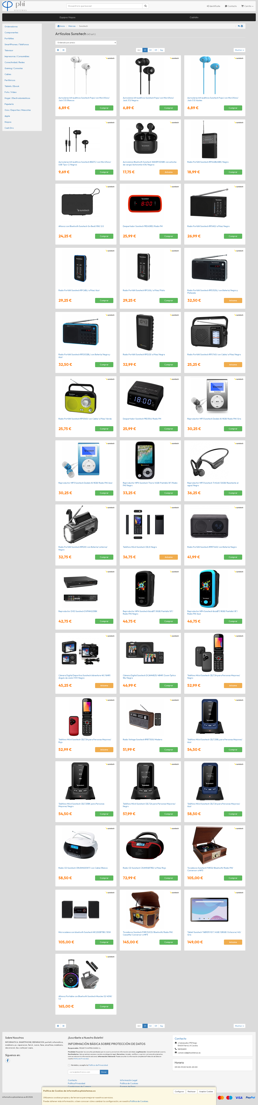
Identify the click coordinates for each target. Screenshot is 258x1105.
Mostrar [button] (238, 50)
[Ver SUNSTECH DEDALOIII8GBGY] (215, 396)
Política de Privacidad (81, 1059)
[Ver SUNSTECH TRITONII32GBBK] (215, 460)
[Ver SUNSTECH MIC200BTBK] (86, 910)
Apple (7, 116)
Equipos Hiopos (67, 17)
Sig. (161, 50)
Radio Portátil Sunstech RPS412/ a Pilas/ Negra (208, 226)
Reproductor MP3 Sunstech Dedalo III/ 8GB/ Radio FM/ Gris (214, 419)
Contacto (232, 6)
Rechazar (192, 1091)
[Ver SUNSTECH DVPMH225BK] (86, 589)
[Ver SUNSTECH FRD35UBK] (150, 396)
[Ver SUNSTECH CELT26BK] (150, 781)
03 (156, 50)
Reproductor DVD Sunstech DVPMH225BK (78, 611)
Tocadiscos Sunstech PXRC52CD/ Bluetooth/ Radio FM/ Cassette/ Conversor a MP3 (148, 933)
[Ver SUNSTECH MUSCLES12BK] (86, 974)
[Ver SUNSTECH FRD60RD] (150, 204)
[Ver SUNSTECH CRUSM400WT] (86, 845)
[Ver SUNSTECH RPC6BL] (86, 268)
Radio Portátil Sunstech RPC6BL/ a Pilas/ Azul (79, 290)
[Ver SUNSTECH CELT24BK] (215, 653)
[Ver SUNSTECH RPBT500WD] (150, 717)
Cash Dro (9, 128)
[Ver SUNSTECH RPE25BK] (86, 524)
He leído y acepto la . (89, 1065)
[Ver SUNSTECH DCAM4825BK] (150, 653)
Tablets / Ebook (12, 86)
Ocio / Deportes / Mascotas (18, 110)
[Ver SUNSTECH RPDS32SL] (215, 268)
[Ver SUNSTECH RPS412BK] (215, 204)
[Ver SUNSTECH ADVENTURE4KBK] (86, 653)
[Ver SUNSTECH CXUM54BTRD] (150, 845)
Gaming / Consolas (14, 68)
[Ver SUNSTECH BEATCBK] (86, 139)
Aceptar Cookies (206, 1091)
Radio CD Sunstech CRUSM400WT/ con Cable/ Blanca (83, 868)
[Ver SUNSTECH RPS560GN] (86, 396)
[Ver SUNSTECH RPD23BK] (150, 332)
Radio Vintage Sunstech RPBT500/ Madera (142, 739)
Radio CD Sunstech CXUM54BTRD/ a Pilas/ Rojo (144, 868)
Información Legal (128, 1080)
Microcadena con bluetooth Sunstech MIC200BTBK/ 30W (85, 932)
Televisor (9, 50)
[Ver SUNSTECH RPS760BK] (215, 332)
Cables (8, 74)
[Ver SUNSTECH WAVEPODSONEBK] (150, 139)
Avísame (169, 172)
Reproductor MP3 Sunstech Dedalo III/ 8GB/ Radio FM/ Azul (85, 483)
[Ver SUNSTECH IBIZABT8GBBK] (150, 589)
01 (145, 50)
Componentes (11, 32)
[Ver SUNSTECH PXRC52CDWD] (150, 910)
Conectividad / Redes (15, 62)
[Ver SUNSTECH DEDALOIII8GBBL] (86, 460)
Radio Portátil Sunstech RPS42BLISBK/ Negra (207, 162)
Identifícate (214, 6)
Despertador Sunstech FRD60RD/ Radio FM (143, 226)
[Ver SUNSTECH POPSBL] (215, 75)
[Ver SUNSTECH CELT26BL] (215, 781)
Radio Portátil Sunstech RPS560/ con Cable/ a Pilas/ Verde (85, 419)
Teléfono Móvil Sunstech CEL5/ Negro (140, 547)
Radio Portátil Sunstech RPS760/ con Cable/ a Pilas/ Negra (214, 354)
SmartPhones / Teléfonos (17, 44)
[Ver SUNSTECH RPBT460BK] (215, 524)
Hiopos (8, 122)
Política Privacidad (76, 1083)
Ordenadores (11, 26)
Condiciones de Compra (79, 1086)
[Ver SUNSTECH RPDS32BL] (86, 332)
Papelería (9, 104)
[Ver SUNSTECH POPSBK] (150, 75)
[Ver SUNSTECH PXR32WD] (215, 845)
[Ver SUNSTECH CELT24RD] (86, 717)
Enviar (104, 1072)
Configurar (179, 1091)
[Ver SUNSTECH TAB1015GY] (215, 910)
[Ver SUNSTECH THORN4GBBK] (150, 460)
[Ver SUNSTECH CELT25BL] (215, 717)
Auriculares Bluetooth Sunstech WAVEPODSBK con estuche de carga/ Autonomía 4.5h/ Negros (149, 163)
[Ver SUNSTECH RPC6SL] (150, 268)
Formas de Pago (128, 1086)
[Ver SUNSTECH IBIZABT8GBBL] (215, 589)
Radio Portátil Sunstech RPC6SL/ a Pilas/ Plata (144, 290)
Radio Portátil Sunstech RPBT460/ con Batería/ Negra (211, 547)
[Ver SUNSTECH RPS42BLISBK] (215, 139)
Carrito (248, 6)
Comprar (104, 108)
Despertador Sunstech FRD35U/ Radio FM (142, 419)
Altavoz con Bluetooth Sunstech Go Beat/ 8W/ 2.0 (81, 226)
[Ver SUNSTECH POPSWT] (86, 75)
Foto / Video (11, 92)
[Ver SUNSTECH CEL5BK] (150, 524)
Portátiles (9, 38)
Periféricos (10, 80)
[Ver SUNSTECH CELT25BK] (86, 781)
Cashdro (194, 17)
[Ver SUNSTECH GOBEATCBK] (86, 204)
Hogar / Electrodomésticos (17, 98)
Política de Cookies (139, 1101)
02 (150, 50)
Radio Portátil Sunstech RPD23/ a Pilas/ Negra (144, 354)
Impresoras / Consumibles (17, 56)
